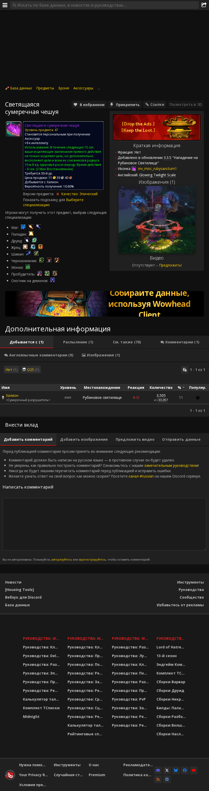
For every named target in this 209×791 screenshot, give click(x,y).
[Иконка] (14, 129)
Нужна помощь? (34, 764)
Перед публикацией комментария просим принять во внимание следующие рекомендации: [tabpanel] (102, 505)
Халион (12, 395)
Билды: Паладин (171, 707)
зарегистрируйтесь (92, 559)
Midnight (31, 716)
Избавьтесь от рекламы (180, 604)
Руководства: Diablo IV (171, 638)
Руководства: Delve (41, 655)
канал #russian (141, 476)
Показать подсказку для (44, 199)
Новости (13, 582)
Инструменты (190, 582)
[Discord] (158, 770)
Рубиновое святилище (102, 397)
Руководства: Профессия (42, 681)
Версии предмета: (39, 193)
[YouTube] (194, 770)
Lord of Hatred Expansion (171, 647)
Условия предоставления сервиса (34, 784)
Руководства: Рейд (41, 690)
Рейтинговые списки (87, 733)
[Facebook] (185, 770)
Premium (97, 774)
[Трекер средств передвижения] (104, 304)
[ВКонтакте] (167, 779)
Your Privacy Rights (34, 774)
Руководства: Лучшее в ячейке (131, 655)
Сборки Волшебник (171, 725)
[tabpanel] (104, 389)
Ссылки (157, 104)
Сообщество (192, 597)
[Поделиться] (204, 5)
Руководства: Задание (87, 681)
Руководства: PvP (129, 699)
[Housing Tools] (19, 589)
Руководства (191, 589)
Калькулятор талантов (42, 699)
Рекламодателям (138, 764)
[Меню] (5, 5)
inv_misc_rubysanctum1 (157, 168)
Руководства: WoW (42, 638)
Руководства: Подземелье (87, 664)
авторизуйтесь (61, 559)
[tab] (26, 342)
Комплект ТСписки (41, 707)
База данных (21, 88)
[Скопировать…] (185, 370)
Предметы (45, 88)
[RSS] (158, 779)
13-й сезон (166, 655)
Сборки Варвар (170, 681)
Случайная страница (69, 774)
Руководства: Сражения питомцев (87, 699)
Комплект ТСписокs (171, 673)
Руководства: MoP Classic (87, 638)
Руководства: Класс (42, 647)
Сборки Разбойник (171, 716)
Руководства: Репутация (87, 690)
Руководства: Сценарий (87, 707)
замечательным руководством (171, 465)
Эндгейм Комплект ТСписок (171, 664)
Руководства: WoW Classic (131, 638)
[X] (167, 770)
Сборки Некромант (171, 699)
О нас (94, 764)
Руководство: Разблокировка (131, 647)
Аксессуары (83, 88)
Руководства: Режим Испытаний (87, 716)
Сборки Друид (170, 690)
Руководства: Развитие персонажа (42, 664)
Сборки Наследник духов (171, 733)
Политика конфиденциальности (138, 774)
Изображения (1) (157, 182)
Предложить (170, 265)
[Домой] (10, 778)
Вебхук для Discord (23, 597)
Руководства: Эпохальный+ (42, 673)
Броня (63, 88)
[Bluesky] (176, 770)
